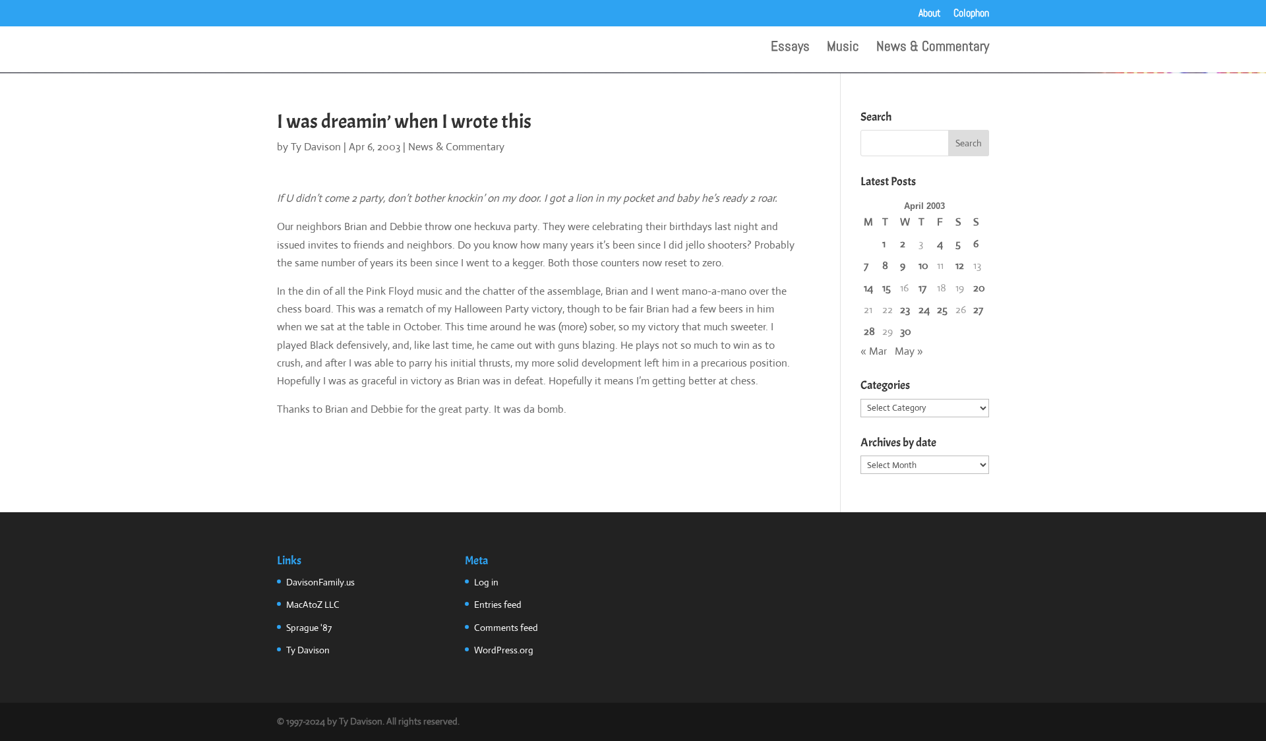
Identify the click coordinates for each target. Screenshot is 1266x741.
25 (942, 309)
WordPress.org (503, 650)
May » (909, 351)
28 (869, 331)
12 (959, 265)
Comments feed (506, 628)
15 (886, 288)
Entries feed (498, 604)
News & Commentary (932, 48)
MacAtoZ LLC (313, 604)
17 (922, 288)
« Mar (873, 351)
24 (924, 309)
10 (923, 265)
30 (905, 331)
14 (868, 288)
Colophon (971, 14)
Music (843, 48)
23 (905, 309)
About (930, 14)
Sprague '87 (309, 628)
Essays (790, 48)
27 (978, 309)
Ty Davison (316, 147)
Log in (486, 582)
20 (979, 288)
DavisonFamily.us (320, 582)
